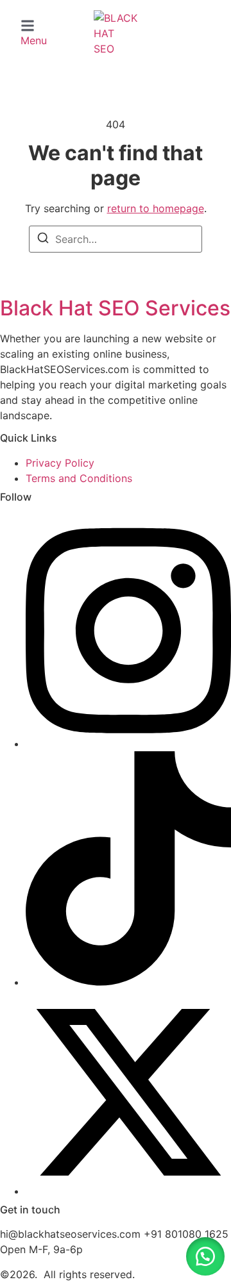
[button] (34, 33)
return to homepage (155, 208)
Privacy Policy (60, 462)
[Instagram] (128, 743)
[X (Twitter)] (128, 1191)
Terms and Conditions (79, 478)
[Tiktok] (128, 982)
